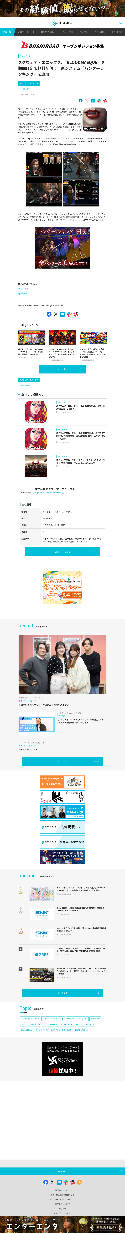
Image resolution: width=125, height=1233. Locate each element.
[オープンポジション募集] (62, 45)
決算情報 (83, 32)
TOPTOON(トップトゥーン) (77, 1019)
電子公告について (62, 1204)
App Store (22, 293)
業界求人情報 (47, 32)
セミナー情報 (66, 32)
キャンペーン (25, 56)
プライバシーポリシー (62, 1213)
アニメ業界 (99, 32)
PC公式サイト (24, 288)
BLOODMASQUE (25, 89)
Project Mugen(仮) (50, 1024)
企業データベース (26, 32)
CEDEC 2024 (95, 1019)
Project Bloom (26, 1030)
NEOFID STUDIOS (81, 1030)
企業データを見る (62, 551)
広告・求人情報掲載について (62, 1195)
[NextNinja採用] (62, 1059)
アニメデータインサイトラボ (53, 1019)
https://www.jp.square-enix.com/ (48, 492)
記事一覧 (6, 32)
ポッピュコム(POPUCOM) (30, 1024)
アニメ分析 (116, 32)
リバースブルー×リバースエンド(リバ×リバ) (77, 1024)
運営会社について (62, 1190)
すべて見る (62, 369)
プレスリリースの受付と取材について (62, 1199)
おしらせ (62, 1208)
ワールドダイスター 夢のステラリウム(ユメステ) (53, 1030)
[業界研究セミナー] (62, 587)
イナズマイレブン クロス (30, 1019)
